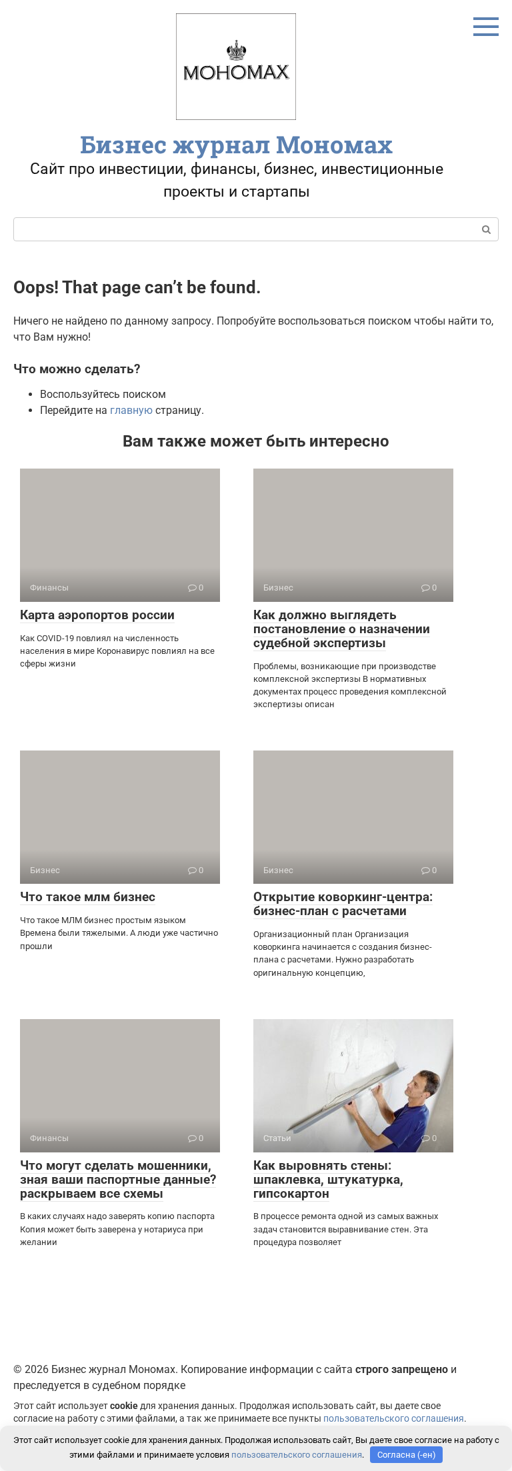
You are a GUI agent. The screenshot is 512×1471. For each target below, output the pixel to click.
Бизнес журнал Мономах (236, 144)
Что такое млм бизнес (87, 896)
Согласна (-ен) (406, 1455)
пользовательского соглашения (393, 1418)
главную (131, 410)
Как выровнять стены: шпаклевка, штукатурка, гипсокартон (328, 1179)
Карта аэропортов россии (97, 615)
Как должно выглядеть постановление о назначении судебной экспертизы (341, 629)
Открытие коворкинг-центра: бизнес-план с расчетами (343, 903)
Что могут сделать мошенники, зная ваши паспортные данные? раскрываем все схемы (118, 1179)
